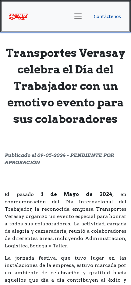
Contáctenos (107, 16)
